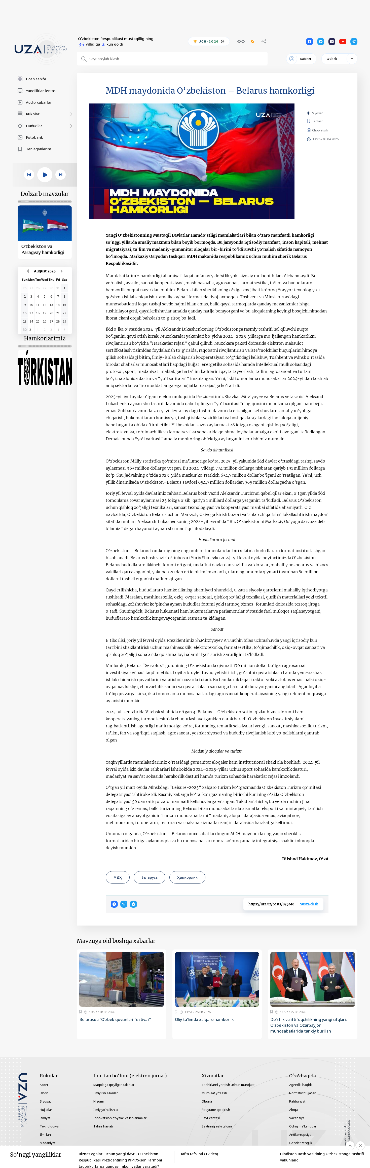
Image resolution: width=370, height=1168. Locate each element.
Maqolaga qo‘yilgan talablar (113, 1084)
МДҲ (118, 877)
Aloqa (293, 1109)
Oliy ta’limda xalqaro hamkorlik (204, 1019)
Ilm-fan (45, 1134)
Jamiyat (45, 1118)
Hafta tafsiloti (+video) (198, 1153)
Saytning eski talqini (217, 1126)
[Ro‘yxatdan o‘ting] (80, 1012)
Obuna (207, 1101)
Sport (44, 1084)
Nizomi (98, 1101)
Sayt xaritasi (211, 1118)
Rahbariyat (297, 1101)
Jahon (44, 1093)
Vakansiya (297, 1118)
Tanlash (325, 121)
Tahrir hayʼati (103, 1126)
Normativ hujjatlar (302, 1093)
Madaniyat (47, 1143)
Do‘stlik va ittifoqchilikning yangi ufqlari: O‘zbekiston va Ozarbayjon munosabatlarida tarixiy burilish (308, 1025)
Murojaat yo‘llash (214, 1093)
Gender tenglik (300, 1143)
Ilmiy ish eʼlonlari (106, 1093)
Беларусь (149, 877)
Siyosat (317, 113)
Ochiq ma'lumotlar (302, 1126)
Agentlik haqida (301, 1084)
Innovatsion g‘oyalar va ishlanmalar (119, 1118)
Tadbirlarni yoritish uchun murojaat (228, 1084)
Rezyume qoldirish (216, 1109)
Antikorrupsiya (300, 1134)
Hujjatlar (46, 1109)
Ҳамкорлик (187, 877)
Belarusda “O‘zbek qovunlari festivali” (115, 1019)
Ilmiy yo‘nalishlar (106, 1109)
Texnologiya (49, 1126)
